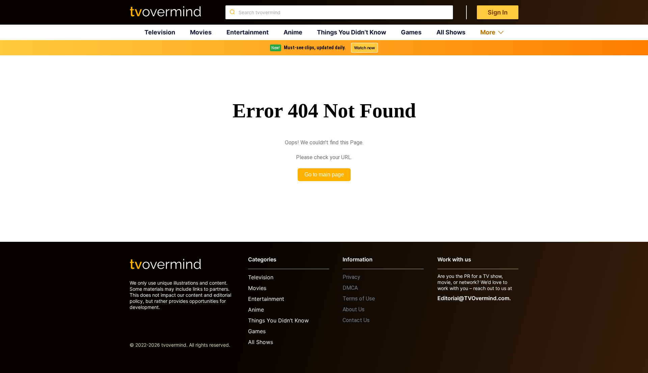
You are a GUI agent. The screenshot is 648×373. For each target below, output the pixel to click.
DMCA (350, 288)
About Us (353, 309)
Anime (293, 32)
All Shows (450, 32)
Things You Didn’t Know (351, 32)
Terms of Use (359, 298)
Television (159, 32)
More (487, 32)
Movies (201, 32)
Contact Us (356, 320)
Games (411, 32)
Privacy (351, 277)
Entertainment (247, 32)
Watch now (364, 47)
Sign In (498, 12)
